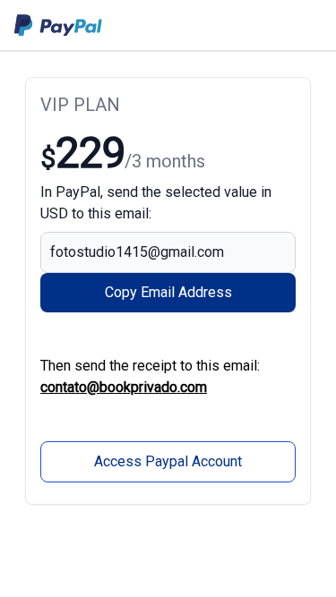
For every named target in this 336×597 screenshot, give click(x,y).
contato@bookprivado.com (123, 387)
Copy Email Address (168, 292)
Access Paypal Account (168, 461)
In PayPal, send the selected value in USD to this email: (155, 202)
